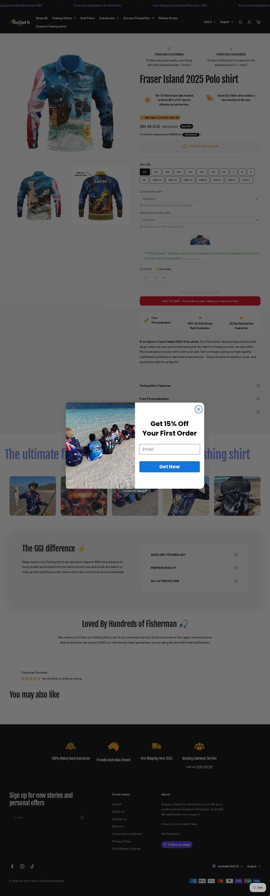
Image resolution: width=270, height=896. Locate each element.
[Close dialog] (198, 409)
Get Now (169, 466)
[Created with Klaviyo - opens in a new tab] (135, 491)
